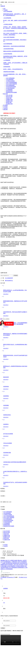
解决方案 (5, 93)
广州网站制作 (14, 561)
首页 (4, 8)
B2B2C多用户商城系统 (11, 83)
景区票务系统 (9, 563)
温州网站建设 (7, 561)
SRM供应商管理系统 (11, 86)
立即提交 (3, 628)
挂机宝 (19, 561)
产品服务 (5, 10)
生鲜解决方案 (9, 99)
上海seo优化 (16, 564)
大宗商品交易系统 (10, 81)
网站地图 (4, 566)
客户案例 (5, 105)
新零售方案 (8, 102)
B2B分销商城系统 (10, 85)
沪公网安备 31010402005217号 (8, 577)
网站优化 (20, 560)
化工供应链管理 (9, 278)
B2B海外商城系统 (10, 88)
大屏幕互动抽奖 (14, 560)
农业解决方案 (9, 103)
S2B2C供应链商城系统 (11, 82)
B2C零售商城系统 (8, 569)
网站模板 (3, 560)
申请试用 (15, 275)
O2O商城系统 (9, 89)
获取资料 (5, 109)
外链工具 (7, 560)
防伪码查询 (10, 564)
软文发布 (21, 564)
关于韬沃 (5, 106)
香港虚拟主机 (16, 563)
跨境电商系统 (9, 91)
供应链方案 (8, 98)
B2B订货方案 (9, 95)
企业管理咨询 (22, 563)
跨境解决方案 (9, 101)
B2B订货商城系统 (10, 78)
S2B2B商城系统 (10, 79)
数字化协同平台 (9, 280)
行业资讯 (5, 108)
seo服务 (4, 563)
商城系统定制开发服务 (11, 92)
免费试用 (3, 6)
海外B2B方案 (9, 96)
